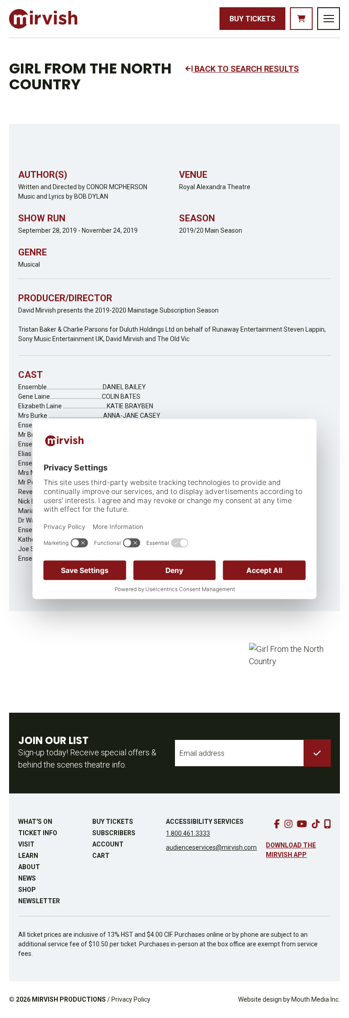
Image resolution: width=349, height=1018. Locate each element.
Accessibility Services (205, 821)
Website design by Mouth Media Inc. (289, 999)
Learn (28, 855)
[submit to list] (317, 753)
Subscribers (113, 833)
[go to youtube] (302, 824)
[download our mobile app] (327, 824)
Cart (101, 855)
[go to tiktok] (316, 824)
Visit (26, 844)
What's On (35, 821)
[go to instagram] (288, 824)
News (27, 878)
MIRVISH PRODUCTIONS (69, 999)
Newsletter (39, 901)
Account (108, 844)
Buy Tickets (252, 19)
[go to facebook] (277, 824)
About (29, 867)
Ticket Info (37, 833)
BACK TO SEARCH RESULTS (246, 68)
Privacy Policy (130, 999)
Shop (27, 889)
